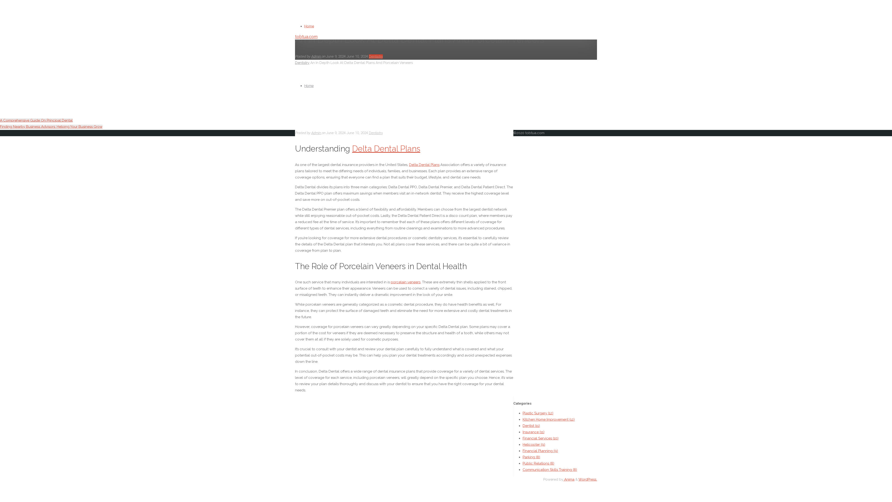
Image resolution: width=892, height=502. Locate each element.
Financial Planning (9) (540, 451)
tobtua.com (306, 36)
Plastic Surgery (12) (538, 413)
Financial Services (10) (540, 438)
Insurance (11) (533, 432)
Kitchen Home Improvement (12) (549, 419)
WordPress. (587, 479)
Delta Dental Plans (386, 148)
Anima (568, 479)
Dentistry (376, 133)
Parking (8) (531, 457)
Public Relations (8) (538, 463)
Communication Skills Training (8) (550, 470)
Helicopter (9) (534, 445)
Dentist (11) (531, 426)
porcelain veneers (405, 282)
